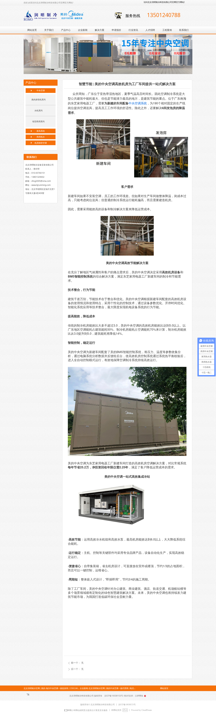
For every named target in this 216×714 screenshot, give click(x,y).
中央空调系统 (138, 103)
